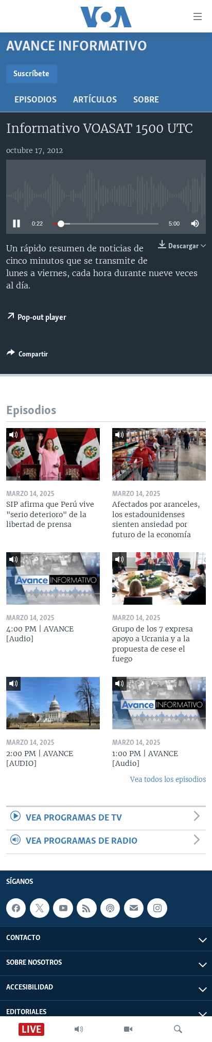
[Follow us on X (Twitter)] (39, 908)
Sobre (146, 100)
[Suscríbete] (134, 908)
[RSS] (86, 908)
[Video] (128, 1029)
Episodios (35, 100)
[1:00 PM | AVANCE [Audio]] (159, 703)
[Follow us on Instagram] (157, 908)
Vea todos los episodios (168, 779)
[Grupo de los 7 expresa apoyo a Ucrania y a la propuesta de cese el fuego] (159, 578)
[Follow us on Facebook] (16, 908)
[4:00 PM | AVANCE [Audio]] (53, 578)
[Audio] (78, 1029)
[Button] (27, 356)
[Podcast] (110, 908)
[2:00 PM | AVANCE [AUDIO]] (53, 703)
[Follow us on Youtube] (63, 908)
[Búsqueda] (178, 1029)
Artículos (95, 100)
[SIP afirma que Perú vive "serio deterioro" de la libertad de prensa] (53, 454)
